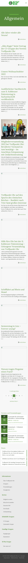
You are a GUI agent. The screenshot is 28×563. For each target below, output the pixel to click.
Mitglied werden (7, 499)
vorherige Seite (14, 391)
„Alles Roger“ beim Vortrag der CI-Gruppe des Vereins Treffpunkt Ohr (13, 49)
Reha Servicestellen (8, 502)
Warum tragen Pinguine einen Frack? (12, 370)
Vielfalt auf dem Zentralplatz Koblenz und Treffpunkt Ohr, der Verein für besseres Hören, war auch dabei (13, 453)
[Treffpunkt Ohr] (14, 3)
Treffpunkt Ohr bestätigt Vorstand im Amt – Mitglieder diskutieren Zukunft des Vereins (13, 463)
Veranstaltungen (7, 487)
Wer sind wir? (7, 546)
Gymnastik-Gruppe (8, 524)
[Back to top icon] (25, 560)
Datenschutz (14, 557)
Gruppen (5, 483)
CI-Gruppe (6, 521)
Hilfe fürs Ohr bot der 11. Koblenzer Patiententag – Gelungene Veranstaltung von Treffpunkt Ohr (13, 245)
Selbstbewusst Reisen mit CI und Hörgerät (13, 458)
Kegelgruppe (6, 533)
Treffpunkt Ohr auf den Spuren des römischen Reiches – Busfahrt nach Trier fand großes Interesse (13, 199)
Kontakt (23, 556)
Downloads (6, 508)
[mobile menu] (26, 3)
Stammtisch (6, 536)
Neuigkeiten (6, 490)
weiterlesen (22, 39)
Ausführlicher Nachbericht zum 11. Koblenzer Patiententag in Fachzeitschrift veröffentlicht (13, 94)
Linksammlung (7, 511)
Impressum (7, 557)
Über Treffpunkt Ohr (9, 480)
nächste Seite (13, 401)
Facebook (21, 557)
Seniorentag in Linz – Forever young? (11, 327)
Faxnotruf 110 (6, 505)
